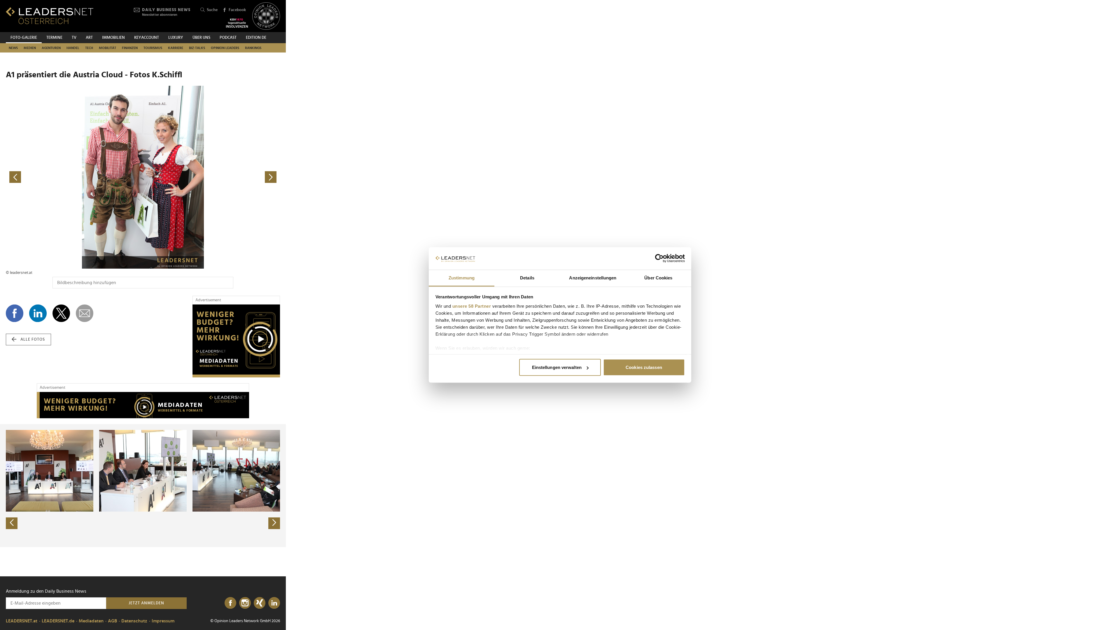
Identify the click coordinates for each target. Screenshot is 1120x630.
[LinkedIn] (274, 603)
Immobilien (113, 38)
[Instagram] (245, 603)
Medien (30, 48)
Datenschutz (134, 621)
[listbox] (143, 485)
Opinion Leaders (225, 48)
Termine (54, 38)
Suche (212, 10)
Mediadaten (91, 621)
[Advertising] (236, 340)
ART (89, 38)
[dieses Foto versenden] (84, 313)
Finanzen (130, 48)
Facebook (237, 10)
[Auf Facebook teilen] (14, 313)
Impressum (163, 621)
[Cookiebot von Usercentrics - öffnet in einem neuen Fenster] (659, 258)
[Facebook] (230, 603)
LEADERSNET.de (58, 621)
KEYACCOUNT (146, 38)
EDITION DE (256, 38)
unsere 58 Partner (471, 305)
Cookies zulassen (644, 367)
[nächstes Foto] (211, 177)
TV (74, 38)
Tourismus (153, 48)
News (13, 48)
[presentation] (12, 523)
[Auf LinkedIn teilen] (38, 313)
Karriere (175, 48)
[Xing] (259, 603)
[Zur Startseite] (49, 15)
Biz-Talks (197, 48)
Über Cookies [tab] (658, 277)
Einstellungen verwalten (557, 367)
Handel (72, 48)
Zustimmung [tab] (462, 277)
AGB (112, 621)
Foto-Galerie (23, 38)
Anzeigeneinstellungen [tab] (592, 277)
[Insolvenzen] (237, 23)
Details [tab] (527, 277)
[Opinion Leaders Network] (266, 16)
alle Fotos (32, 339)
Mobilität (107, 48)
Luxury (175, 38)
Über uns (201, 38)
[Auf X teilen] (61, 313)
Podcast (228, 38)
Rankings (253, 48)
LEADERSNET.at (21, 621)
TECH (89, 48)
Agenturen (51, 48)
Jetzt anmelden (146, 603)
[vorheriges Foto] (74, 177)
